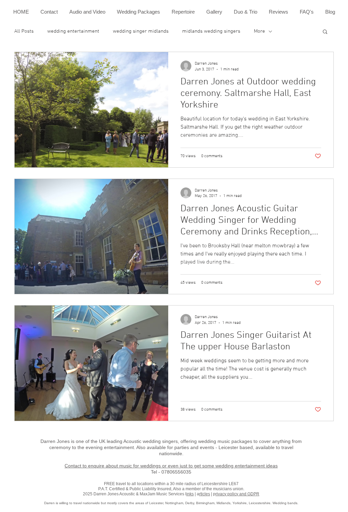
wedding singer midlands (141, 31)
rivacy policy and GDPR (237, 494)
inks (190, 494)
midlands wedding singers (211, 31)
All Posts (24, 31)
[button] (325, 32)
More (259, 31)
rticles (204, 494)
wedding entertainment (73, 31)
